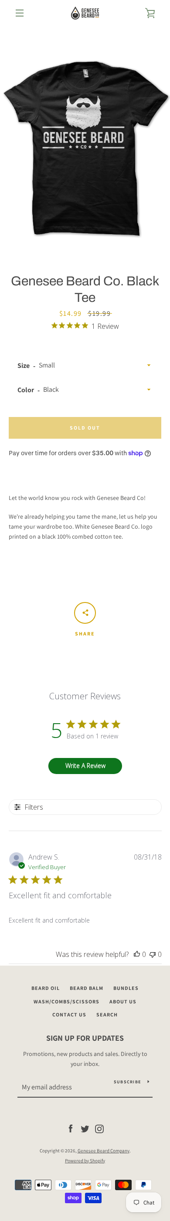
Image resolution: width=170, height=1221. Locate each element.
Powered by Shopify (85, 1161)
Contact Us (69, 1014)
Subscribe (127, 1082)
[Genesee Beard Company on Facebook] (70, 1128)
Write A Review (85, 765)
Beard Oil (45, 988)
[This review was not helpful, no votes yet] (153, 954)
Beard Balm (86, 988)
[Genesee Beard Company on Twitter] (85, 1128)
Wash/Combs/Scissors (66, 1001)
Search (107, 1014)
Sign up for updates (85, 1038)
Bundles (126, 988)
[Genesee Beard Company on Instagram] (99, 1128)
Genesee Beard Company (103, 1151)
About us (122, 1001)
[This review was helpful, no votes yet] (137, 954)
